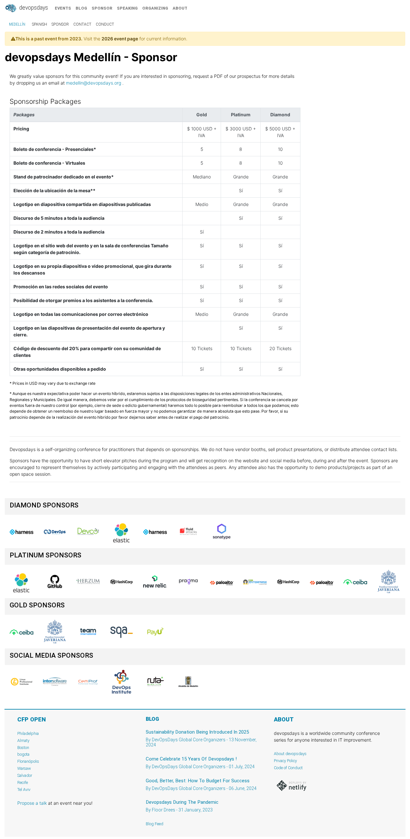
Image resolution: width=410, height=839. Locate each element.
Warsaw (24, 768)
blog (81, 8)
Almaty (23, 740)
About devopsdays (290, 753)
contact (82, 24)
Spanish (39, 24)
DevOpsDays (33, 7)
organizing (155, 8)
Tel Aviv (23, 789)
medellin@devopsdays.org (93, 83)
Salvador (24, 775)
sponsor (102, 8)
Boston (23, 747)
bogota (23, 754)
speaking (127, 8)
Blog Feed (154, 823)
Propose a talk (32, 803)
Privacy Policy (285, 760)
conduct (105, 24)
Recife (22, 782)
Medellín (17, 24)
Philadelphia (28, 733)
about (180, 8)
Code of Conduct (288, 767)
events (63, 8)
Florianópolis (28, 761)
